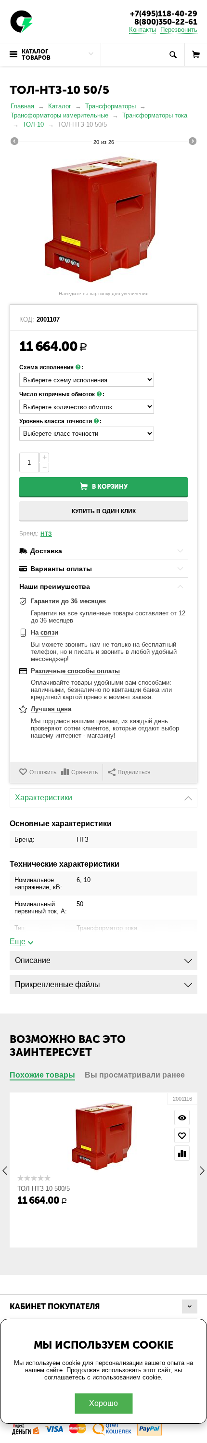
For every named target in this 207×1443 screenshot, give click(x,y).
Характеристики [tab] (43, 797)
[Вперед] (192, 142)
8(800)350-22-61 (165, 21)
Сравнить (84, 772)
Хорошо (103, 1403)
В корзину (110, 486)
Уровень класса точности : (60, 421)
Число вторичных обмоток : (61, 394)
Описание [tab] (33, 960)
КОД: (26, 319)
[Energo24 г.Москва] (22, 21)
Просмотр (182, 1117)
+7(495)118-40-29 (163, 13)
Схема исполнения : (51, 367)
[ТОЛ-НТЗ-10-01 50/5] (103, 219)
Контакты (142, 29)
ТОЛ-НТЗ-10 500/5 (43, 1188)
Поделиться (134, 772)
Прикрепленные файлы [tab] (57, 984)
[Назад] (14, 142)
